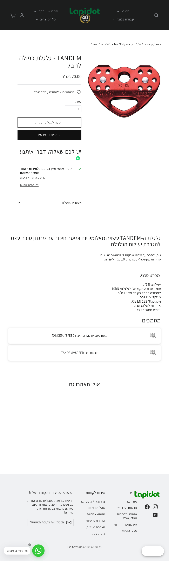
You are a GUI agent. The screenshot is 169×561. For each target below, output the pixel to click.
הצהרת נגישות (95, 527)
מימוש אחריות (96, 514)
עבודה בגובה (125, 19)
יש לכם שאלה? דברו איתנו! (50, 151)
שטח (54, 11)
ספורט (124, 11)
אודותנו (132, 501)
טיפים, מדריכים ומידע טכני (127, 516)
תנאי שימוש (129, 531)
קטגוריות (148, 44)
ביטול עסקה (97, 533)
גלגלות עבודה (133, 44)
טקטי (40, 11)
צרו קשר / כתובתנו (93, 501)
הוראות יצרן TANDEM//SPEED (79, 353)
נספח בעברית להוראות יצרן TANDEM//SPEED (80, 336)
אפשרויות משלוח (71, 202)
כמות (78, 101)
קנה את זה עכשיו (49, 135)
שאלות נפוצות (96, 508)
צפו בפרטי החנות (29, 185)
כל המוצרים (47, 19)
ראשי (158, 44)
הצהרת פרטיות (95, 520)
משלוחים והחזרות (125, 524)
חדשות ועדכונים (126, 508)
